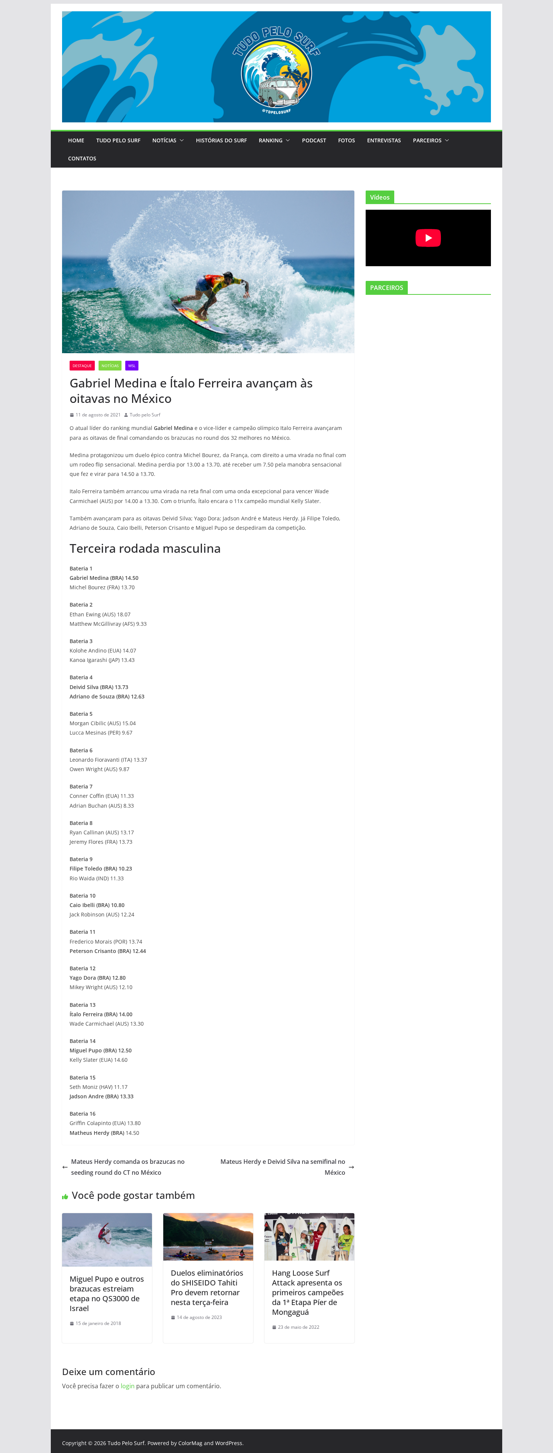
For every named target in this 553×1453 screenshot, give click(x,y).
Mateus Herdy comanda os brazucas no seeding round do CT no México (128, 1167)
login (128, 1386)
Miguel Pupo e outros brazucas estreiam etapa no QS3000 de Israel (107, 1293)
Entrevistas (384, 140)
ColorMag (190, 1443)
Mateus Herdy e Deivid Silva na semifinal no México (282, 1167)
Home (76, 140)
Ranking (271, 140)
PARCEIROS (427, 140)
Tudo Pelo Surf (118, 140)
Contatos (82, 158)
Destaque (82, 365)
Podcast (314, 140)
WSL (131, 365)
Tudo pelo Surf (145, 415)
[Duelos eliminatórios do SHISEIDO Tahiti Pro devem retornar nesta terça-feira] (208, 1218)
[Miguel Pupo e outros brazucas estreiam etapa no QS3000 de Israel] (107, 1218)
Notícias (164, 140)
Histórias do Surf (221, 140)
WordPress (228, 1443)
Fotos (346, 140)
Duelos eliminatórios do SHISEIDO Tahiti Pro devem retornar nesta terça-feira (207, 1287)
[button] (180, 140)
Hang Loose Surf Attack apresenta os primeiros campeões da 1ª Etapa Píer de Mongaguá (308, 1292)
